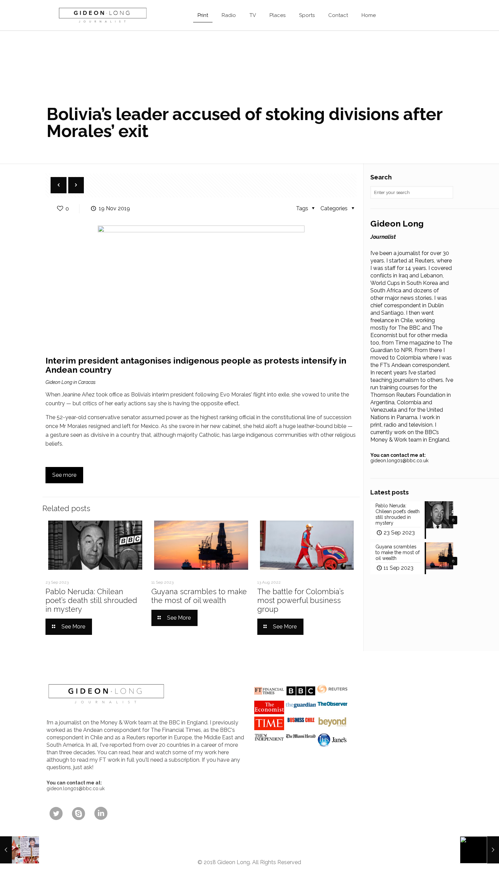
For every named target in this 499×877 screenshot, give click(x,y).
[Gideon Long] (102, 15)
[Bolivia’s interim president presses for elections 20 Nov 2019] (479, 849)
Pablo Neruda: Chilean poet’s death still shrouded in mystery (91, 600)
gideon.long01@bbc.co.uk (399, 460)
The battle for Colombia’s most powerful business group (300, 600)
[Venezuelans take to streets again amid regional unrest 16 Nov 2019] (19, 849)
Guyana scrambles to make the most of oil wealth (199, 596)
